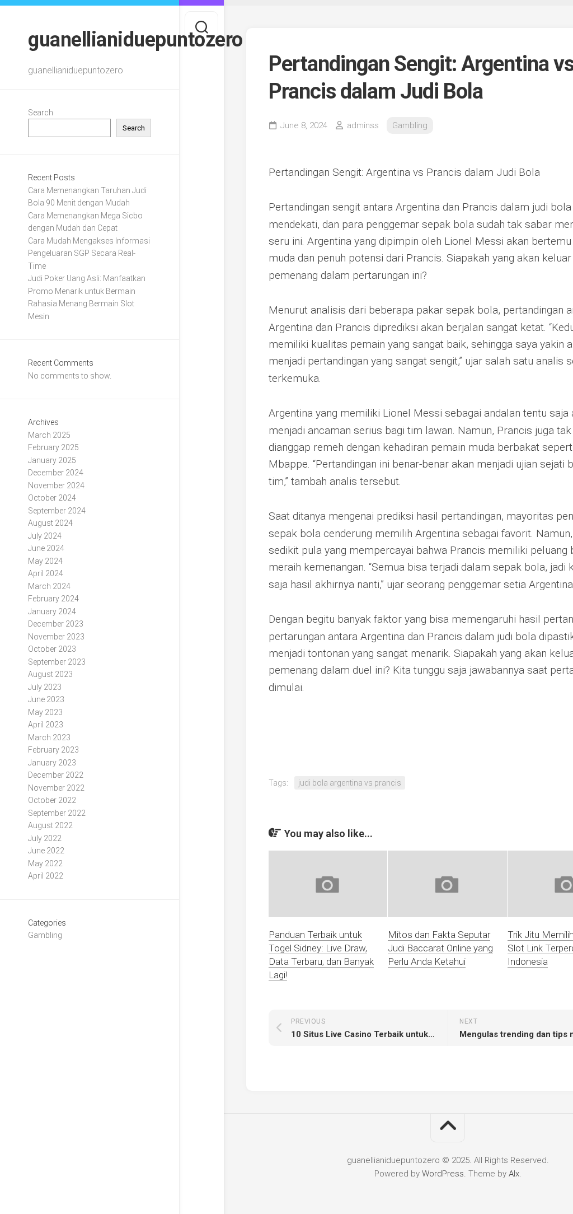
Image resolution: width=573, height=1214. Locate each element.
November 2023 (56, 636)
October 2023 (52, 649)
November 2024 (56, 485)
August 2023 (50, 674)
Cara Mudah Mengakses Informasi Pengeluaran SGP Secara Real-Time (89, 253)
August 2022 (50, 825)
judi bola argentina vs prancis (349, 782)
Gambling (45, 935)
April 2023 (45, 724)
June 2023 (46, 699)
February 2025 (53, 447)
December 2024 (55, 472)
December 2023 (55, 623)
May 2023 (45, 712)
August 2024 (50, 523)
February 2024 (53, 598)
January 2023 (52, 762)
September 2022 (57, 813)
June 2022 (46, 850)
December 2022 (55, 775)
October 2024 (52, 497)
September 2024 (57, 510)
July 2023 (45, 687)
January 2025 (52, 460)
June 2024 (46, 548)
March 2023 (49, 737)
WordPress (443, 1174)
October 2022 (52, 800)
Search (40, 112)
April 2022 (45, 875)
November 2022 (56, 787)
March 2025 (49, 435)
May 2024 (45, 561)
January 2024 (52, 611)
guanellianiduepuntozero (89, 40)
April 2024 (45, 573)
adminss (363, 125)
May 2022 (45, 863)
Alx (514, 1174)
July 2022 (45, 838)
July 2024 (45, 535)
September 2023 (57, 661)
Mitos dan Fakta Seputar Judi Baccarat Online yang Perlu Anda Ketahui (440, 948)
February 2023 (53, 749)
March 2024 (49, 586)
